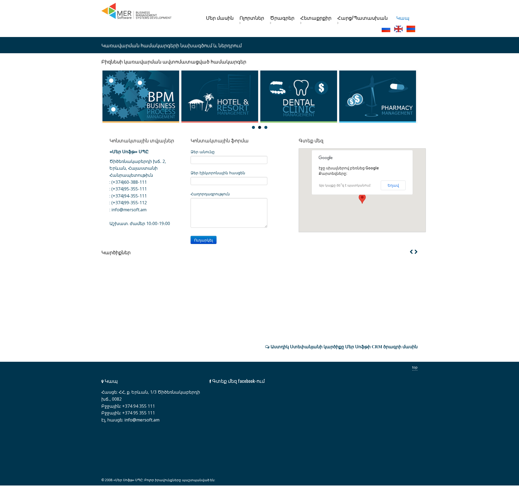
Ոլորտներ (251, 17)
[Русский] (386, 29)
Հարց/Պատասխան (362, 17)
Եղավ (393, 185)
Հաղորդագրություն (210, 193)
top (415, 367)
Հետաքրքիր (315, 17)
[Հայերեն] (411, 29)
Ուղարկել (203, 240)
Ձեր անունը (203, 151)
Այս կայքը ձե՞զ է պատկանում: (345, 185)
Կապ (403, 17)
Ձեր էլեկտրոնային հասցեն (218, 172)
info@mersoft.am (129, 210)
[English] (399, 29)
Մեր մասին (220, 17)
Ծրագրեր (282, 17)
